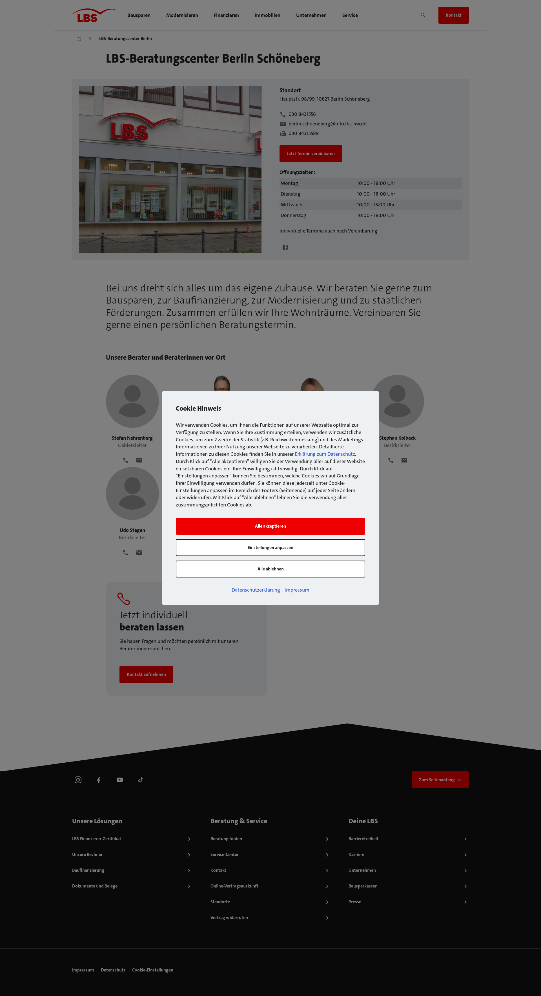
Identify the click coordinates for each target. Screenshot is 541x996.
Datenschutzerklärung (256, 589)
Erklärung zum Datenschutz (325, 454)
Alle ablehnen (271, 569)
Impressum (297, 589)
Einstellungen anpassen (270, 547)
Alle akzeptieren (270, 526)
